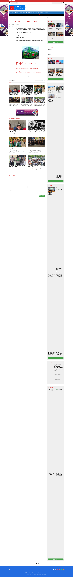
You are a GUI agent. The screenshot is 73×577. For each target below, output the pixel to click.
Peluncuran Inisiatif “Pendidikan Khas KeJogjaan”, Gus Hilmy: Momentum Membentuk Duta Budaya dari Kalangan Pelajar (51, 37)
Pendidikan (19, 14)
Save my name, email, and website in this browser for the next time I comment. (23, 192)
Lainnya (46, 12)
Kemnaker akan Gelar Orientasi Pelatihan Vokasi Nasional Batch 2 (59, 66)
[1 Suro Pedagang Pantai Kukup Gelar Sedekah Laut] (59, 134)
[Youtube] (59, 570)
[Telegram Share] (42, 80)
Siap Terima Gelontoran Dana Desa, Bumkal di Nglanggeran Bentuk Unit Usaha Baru (59, 353)
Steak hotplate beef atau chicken (51, 471)
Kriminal (16, 12)
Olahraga (30, 12)
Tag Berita (35, 12)
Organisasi (37, 572)
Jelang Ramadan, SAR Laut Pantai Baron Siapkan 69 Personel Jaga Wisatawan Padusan (51, 91)
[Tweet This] (38, 80)
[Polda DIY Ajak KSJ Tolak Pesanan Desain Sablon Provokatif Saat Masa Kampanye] (14, 100)
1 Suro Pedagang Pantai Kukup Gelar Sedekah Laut (59, 176)
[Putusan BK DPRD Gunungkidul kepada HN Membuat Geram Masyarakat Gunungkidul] (14, 88)
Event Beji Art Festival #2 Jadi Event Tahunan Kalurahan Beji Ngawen (50, 100)
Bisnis (32, 14)
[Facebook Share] (36, 80)
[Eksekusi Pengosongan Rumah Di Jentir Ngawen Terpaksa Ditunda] (39, 100)
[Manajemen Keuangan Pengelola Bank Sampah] (59, 71)
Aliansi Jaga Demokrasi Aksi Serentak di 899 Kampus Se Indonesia (28, 68)
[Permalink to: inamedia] (9, 24)
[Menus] (9, 3)
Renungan (49, 51)
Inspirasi (24, 14)
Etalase (10, 14)
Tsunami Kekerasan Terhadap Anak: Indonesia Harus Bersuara (58, 372)
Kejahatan (37, 14)
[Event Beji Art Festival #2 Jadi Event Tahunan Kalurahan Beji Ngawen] (51, 96)
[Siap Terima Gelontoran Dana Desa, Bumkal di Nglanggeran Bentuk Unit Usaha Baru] (59, 311)
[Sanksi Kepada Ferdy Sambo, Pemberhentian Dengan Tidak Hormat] (27, 100)
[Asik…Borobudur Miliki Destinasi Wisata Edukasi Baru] (59, 88)
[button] (62, 3)
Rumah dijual (58, 470)
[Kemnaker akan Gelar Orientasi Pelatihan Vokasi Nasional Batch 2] (59, 62)
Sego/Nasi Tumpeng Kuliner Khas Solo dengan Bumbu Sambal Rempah (59, 554)
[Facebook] (53, 570)
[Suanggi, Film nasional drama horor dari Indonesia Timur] (59, 34)
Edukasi (28, 14)
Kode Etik (26, 572)
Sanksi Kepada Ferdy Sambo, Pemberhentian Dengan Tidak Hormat (28, 72)
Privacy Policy (31, 572)
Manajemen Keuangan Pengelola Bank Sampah (59, 74)
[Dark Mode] (63, 3)
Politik (21, 12)
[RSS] (63, 570)
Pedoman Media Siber (48, 572)
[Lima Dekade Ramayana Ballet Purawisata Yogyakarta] (50, 376)
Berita (13, 12)
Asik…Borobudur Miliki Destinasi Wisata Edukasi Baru (59, 91)
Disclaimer (42, 572)
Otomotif (25, 12)
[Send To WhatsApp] (44, 80)
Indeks (16, 2)
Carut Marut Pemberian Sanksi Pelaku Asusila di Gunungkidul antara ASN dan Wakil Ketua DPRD (30, 67)
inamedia (12, 23)
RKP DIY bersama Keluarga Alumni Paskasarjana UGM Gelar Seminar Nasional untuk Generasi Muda (51, 74)
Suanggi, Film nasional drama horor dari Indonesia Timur (59, 37)
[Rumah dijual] (59, 429)
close (7, 4)
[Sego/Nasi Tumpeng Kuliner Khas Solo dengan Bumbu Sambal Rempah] (59, 513)
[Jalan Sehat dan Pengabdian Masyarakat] (51, 25)
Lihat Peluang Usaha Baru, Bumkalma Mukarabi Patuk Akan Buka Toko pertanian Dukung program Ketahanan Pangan (51, 353)
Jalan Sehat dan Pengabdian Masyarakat (50, 29)
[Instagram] (57, 570)
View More (55, 42)
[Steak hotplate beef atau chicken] (51, 429)
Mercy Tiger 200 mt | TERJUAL (51, 554)
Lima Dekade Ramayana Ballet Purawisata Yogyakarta (58, 376)
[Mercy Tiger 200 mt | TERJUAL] (51, 513)
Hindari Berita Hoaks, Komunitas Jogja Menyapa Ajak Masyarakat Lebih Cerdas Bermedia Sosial (51, 66)
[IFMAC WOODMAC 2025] (59, 227)
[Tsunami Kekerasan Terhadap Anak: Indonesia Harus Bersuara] (50, 371)
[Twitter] (55, 570)
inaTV (12, 2)
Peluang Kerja (40, 12)
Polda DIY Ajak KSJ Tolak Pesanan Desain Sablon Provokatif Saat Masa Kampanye (29, 71)
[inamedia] (17, 7)
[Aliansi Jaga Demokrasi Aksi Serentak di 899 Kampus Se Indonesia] (39, 88)
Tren (14, 14)
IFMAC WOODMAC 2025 (59, 269)
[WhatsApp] (61, 570)
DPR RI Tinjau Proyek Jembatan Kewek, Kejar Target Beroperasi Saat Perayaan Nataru (58, 381)
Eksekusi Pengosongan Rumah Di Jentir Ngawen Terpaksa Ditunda (28, 74)
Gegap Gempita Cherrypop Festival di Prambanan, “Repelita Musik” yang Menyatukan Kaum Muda (59, 29)
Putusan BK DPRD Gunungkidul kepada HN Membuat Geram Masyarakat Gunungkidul (29, 64)
